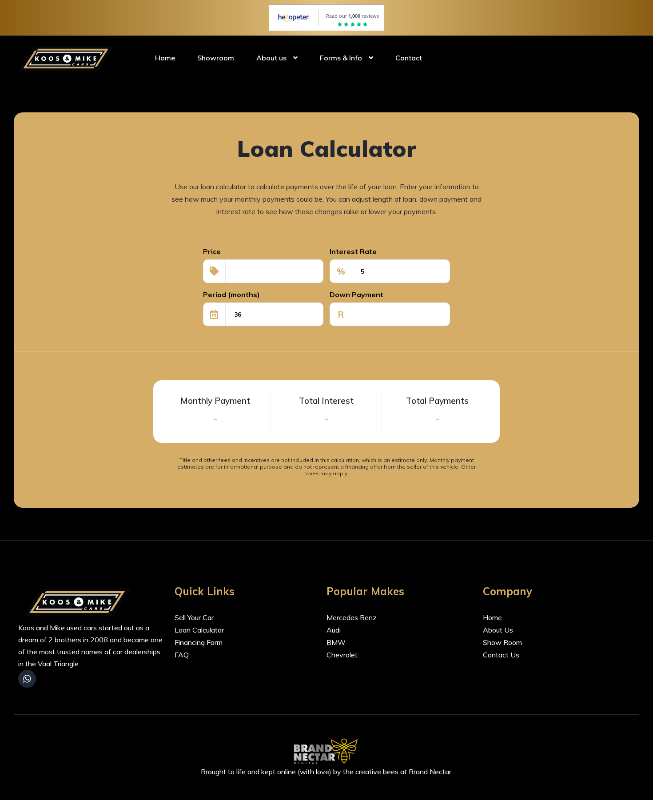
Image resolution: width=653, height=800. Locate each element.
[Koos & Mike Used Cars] (68, 57)
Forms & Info (341, 57)
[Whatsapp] (27, 679)
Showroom (215, 57)
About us (271, 57)
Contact (408, 57)
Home (165, 57)
